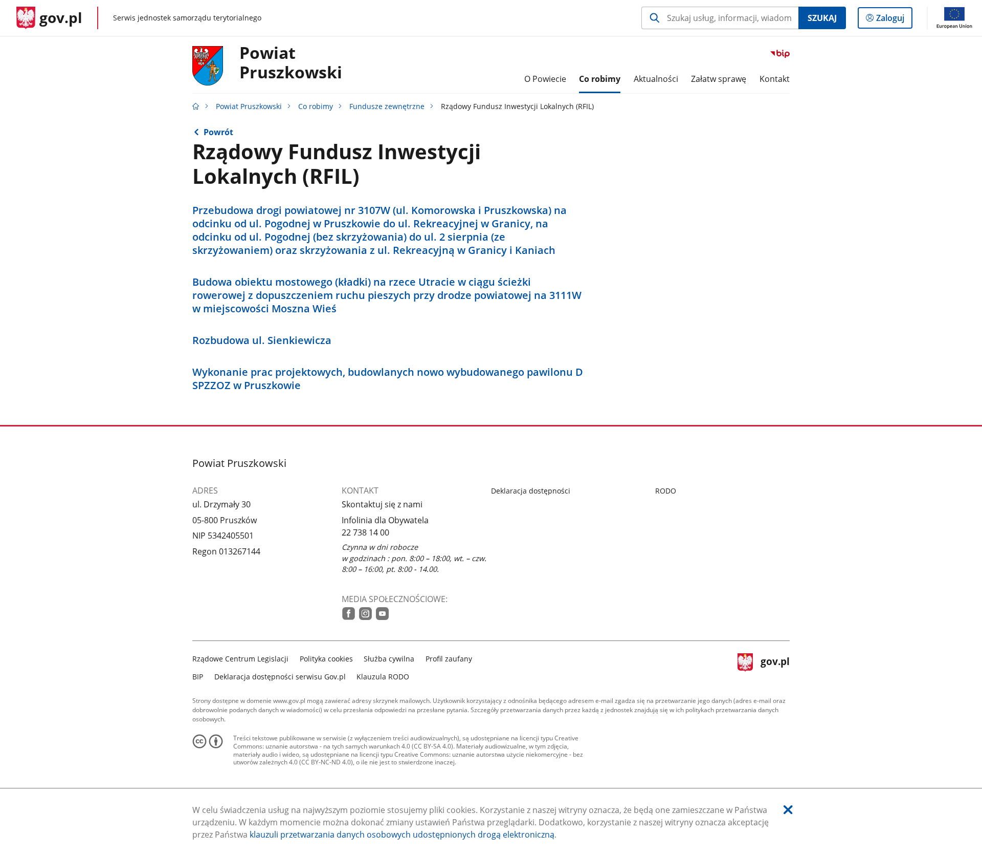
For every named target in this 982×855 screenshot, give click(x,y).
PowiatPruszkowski (290, 63)
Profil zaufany (449, 659)
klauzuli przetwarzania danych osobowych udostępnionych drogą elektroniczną (402, 834)
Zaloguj (894, 20)
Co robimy (315, 106)
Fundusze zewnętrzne (387, 106)
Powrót (218, 132)
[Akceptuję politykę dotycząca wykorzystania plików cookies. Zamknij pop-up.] (788, 810)
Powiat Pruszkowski (249, 106)
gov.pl (775, 666)
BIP (197, 676)
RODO (665, 491)
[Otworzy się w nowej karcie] (348, 614)
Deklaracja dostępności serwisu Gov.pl (280, 676)
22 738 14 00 (365, 532)
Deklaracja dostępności (530, 491)
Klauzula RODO (382, 676)
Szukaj (822, 18)
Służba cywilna (389, 659)
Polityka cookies (326, 659)
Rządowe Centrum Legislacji (240, 659)
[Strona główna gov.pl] (195, 106)
